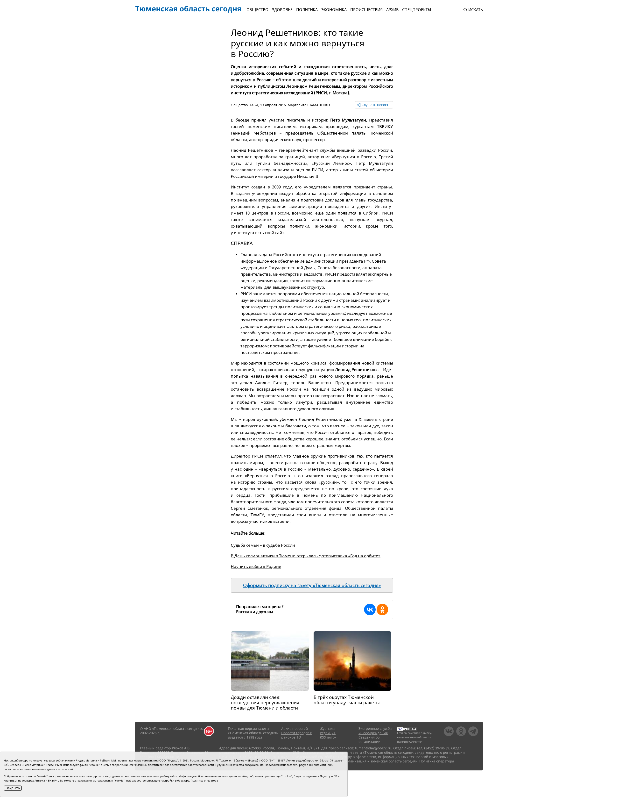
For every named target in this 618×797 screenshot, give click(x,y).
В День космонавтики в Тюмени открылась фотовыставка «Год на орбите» (305, 556)
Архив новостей (294, 728)
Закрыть (13, 788)
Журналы (327, 728)
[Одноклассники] (382, 609)
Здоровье (282, 9)
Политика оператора (436, 761)
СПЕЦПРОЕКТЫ (416, 9)
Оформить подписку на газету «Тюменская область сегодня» (312, 585)
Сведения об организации (369, 739)
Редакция (328, 733)
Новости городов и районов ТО (296, 735)
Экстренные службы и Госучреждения (375, 730)
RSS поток (328, 737)
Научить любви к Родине (256, 566)
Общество (257, 9)
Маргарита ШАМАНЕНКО (309, 105)
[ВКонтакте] (370, 609)
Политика (307, 9)
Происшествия (366, 9)
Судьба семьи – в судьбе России (263, 545)
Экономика (334, 9)
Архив (392, 9)
